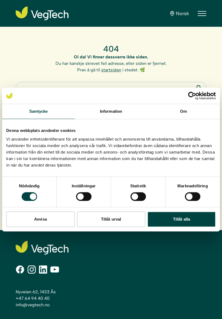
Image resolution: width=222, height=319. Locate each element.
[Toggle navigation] (202, 13)
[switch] (84, 196)
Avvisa (40, 219)
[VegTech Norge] (42, 13)
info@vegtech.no (33, 304)
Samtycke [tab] (38, 111)
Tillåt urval (111, 219)
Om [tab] (183, 111)
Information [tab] (111, 111)
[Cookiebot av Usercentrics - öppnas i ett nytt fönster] (192, 96)
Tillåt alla (181, 219)
